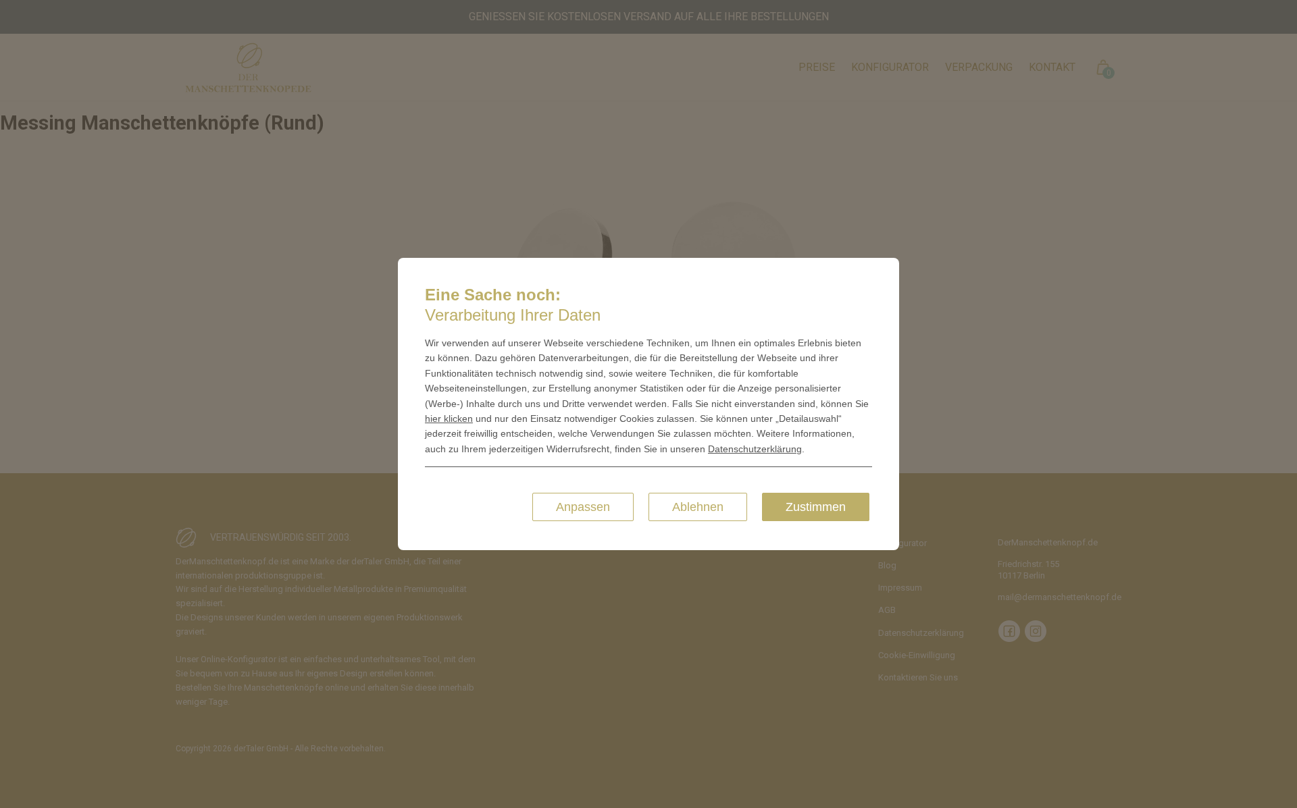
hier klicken (449, 418)
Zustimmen (816, 507)
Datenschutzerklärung (755, 448)
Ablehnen (697, 507)
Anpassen (583, 507)
